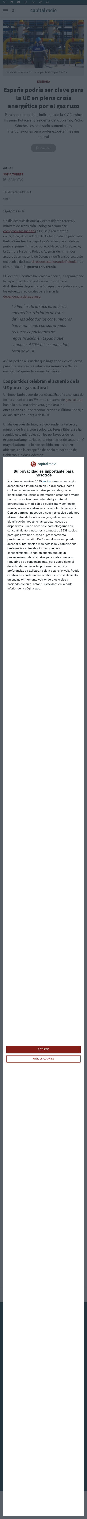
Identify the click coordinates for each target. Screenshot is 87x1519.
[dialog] (43, 986)
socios (47, 481)
